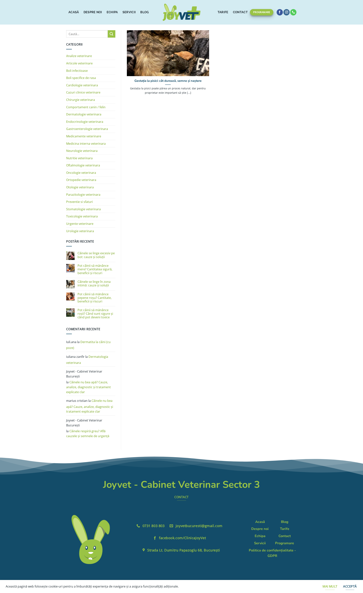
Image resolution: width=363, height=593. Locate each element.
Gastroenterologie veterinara (87, 129)
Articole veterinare (79, 63)
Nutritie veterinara (79, 158)
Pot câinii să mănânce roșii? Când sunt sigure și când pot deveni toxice (95, 313)
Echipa (112, 12)
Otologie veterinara (80, 187)
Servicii (129, 12)
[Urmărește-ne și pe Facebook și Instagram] (286, 12)
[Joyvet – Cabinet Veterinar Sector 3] (181, 12)
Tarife (223, 12)
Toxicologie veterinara (82, 216)
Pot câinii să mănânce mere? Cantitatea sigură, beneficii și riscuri (95, 269)
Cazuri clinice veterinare (83, 92)
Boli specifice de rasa (81, 78)
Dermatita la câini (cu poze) (88, 345)
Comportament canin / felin (85, 107)
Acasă (73, 12)
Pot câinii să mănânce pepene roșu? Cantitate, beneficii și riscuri (95, 297)
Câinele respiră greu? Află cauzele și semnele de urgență (87, 433)
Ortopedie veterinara (81, 180)
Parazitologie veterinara (83, 195)
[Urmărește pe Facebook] (280, 12)
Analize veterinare (79, 56)
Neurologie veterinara (82, 151)
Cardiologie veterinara (82, 85)
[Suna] (293, 12)
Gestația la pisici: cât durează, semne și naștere (168, 81)
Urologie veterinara (80, 231)
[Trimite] (111, 34)
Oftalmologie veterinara (83, 165)
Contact (240, 12)
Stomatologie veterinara (83, 209)
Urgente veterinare (79, 224)
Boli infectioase (77, 71)
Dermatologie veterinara (83, 114)
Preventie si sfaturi (79, 202)
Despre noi (93, 12)
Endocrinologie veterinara (84, 122)
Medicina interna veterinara (86, 143)
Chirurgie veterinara (80, 100)
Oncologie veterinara (81, 173)
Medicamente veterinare (83, 136)
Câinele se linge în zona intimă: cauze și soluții (94, 283)
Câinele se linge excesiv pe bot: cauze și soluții (96, 255)
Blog (144, 12)
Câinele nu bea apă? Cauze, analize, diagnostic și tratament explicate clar (88, 387)
